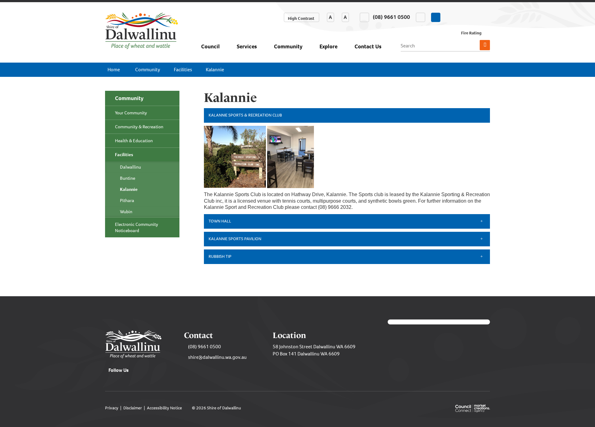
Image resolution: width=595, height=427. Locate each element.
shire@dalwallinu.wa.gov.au (217, 357)
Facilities (183, 69)
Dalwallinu (130, 167)
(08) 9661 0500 (204, 346)
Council (210, 46)
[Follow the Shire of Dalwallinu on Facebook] (435, 17)
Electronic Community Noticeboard (136, 227)
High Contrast (301, 18)
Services (247, 46)
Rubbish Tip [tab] (220, 256)
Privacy (111, 408)
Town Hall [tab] (220, 221)
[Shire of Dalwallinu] (141, 30)
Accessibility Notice (164, 408)
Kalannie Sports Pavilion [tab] (235, 239)
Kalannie (215, 69)
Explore (328, 46)
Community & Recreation (139, 127)
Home (114, 69)
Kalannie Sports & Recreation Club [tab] (245, 115)
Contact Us (368, 46)
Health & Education (134, 141)
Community (288, 46)
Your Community (131, 113)
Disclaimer (132, 408)
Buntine (127, 178)
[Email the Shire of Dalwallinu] (420, 17)
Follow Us (118, 370)
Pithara (127, 200)
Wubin (126, 212)
